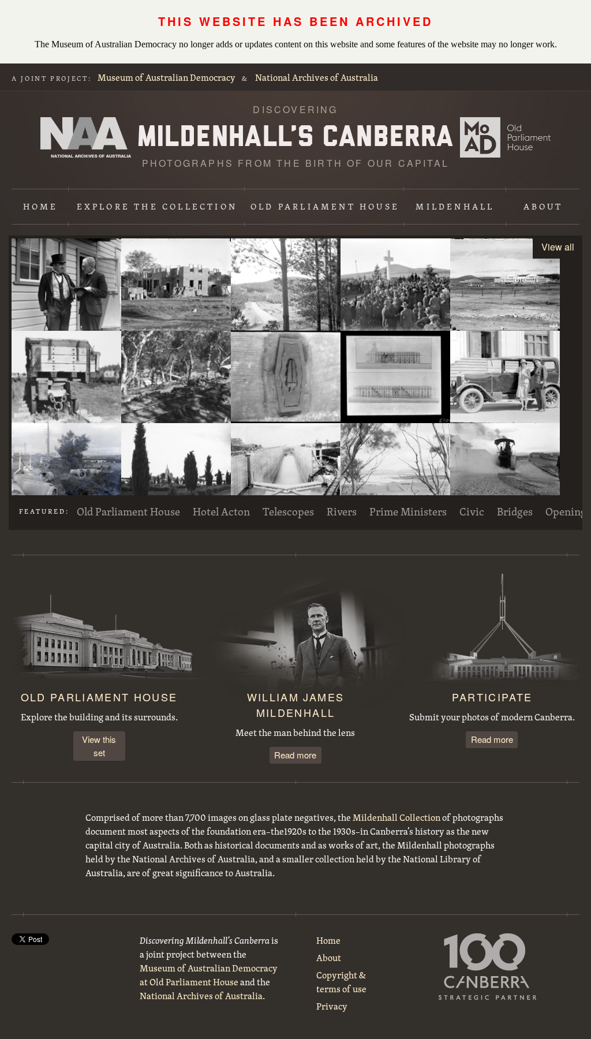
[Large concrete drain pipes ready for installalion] (66, 469)
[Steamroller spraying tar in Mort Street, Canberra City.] (505, 469)
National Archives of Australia (316, 77)
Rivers (342, 511)
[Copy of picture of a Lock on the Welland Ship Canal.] (286, 469)
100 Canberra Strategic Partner (488, 966)
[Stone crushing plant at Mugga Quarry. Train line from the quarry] (176, 377)
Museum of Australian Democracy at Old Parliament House (505, 137)
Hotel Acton (221, 511)
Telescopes (288, 511)
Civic (471, 511)
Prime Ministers (408, 511)
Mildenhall (455, 206)
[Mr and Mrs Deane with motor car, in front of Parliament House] (505, 377)
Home (40, 206)
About (543, 206)
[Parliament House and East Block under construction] (505, 284)
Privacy (331, 1006)
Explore (157, 206)
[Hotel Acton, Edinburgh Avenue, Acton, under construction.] (176, 284)
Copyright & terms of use (341, 981)
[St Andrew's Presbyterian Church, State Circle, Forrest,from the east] (176, 469)
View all (557, 246)
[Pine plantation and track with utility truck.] (286, 284)
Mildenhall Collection (396, 817)
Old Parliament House (324, 206)
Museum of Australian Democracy (166, 77)
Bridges (515, 511)
